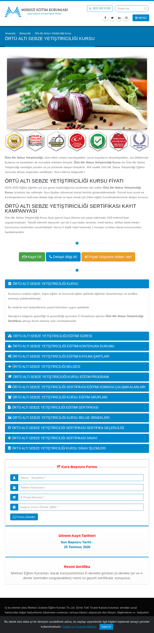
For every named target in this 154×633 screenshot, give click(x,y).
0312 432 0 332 (101, 8)
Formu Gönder (25, 516)
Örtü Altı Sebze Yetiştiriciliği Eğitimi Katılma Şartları (60, 356)
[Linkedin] (119, 18)
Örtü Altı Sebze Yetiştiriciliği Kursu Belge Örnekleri (60, 417)
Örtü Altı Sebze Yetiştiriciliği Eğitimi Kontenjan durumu (63, 346)
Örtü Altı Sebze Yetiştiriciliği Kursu (45, 283)
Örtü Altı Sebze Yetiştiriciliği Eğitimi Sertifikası (55, 407)
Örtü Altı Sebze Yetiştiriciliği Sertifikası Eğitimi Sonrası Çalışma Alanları (78, 387)
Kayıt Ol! (34, 257)
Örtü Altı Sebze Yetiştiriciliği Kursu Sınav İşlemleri (59, 448)
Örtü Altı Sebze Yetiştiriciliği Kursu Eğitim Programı (61, 377)
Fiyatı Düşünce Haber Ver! (110, 257)
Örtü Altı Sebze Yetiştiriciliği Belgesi (46, 366)
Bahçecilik (25, 33)
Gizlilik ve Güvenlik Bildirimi (79, 626)
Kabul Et (106, 626)
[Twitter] (112, 18)
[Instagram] (126, 18)
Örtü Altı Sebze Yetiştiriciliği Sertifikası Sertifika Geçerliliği (68, 428)
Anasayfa (10, 33)
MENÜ (142, 17)
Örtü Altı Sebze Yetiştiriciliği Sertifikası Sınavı (54, 438)
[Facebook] (105, 18)
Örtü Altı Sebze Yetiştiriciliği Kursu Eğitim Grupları (59, 397)
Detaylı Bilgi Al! (64, 257)
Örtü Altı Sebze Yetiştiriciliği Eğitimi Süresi (52, 336)
